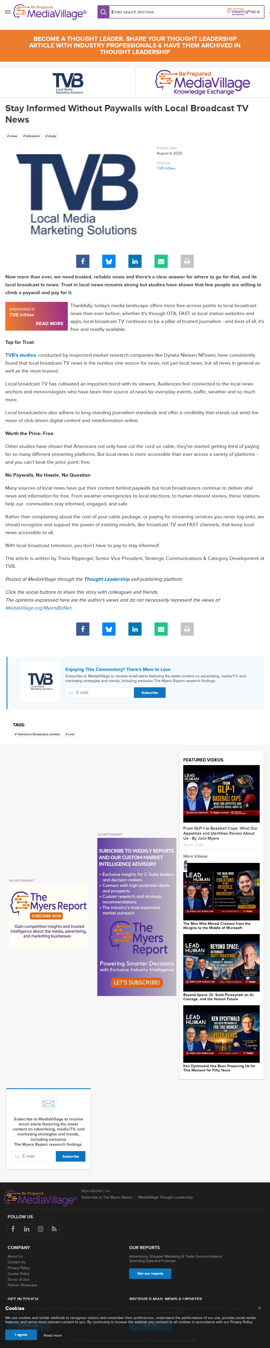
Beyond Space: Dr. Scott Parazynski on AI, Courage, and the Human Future (218, 997)
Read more (53, 1335)
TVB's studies (20, 355)
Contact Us (17, 1262)
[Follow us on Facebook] (13, 1229)
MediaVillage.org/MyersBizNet (38, 608)
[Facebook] (82, 261)
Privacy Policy (19, 1268)
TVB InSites (166, 168)
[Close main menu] (259, 1308)
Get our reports (150, 1273)
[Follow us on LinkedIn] (26, 1229)
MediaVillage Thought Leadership (165, 1197)
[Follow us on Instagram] (40, 1229)
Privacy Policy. (241, 1322)
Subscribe (150, 692)
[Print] (187, 261)
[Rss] (54, 1229)
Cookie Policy (19, 1274)
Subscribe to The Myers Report (107, 1197)
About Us (15, 1256)
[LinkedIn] (135, 261)
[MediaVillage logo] (41, 1198)
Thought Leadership (106, 579)
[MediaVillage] (50, 12)
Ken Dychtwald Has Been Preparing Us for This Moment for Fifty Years (219, 1068)
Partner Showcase (22, 1285)
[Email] (161, 261)
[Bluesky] (108, 261)
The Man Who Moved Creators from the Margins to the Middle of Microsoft (216, 926)
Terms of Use (18, 1279)
